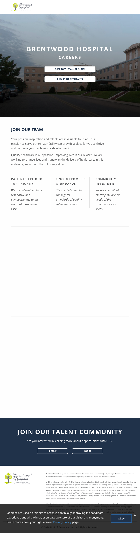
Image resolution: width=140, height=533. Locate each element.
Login (87, 451)
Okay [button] (121, 518)
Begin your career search (70, 410)
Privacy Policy (62, 522)
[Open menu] (127, 7)
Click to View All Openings (70, 69)
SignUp (53, 451)
